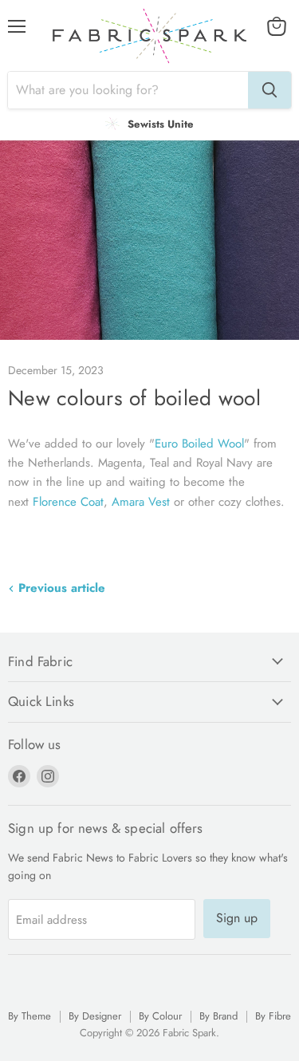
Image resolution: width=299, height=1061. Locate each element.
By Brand (218, 1016)
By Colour (160, 1016)
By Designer (95, 1016)
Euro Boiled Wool (199, 443)
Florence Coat (68, 502)
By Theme (29, 1016)
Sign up (237, 918)
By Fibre (273, 1016)
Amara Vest (141, 502)
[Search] (269, 90)
